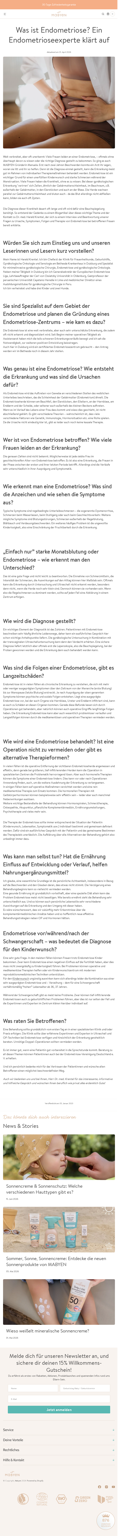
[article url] (58, 1165)
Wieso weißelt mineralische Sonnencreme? (47, 1339)
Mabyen (18, 1489)
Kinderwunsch (20, 987)
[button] (5, 14)
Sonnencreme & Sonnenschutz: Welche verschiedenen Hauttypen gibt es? (44, 1197)
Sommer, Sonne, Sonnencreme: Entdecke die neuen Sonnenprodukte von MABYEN (56, 1269)
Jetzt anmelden (57, 1417)
